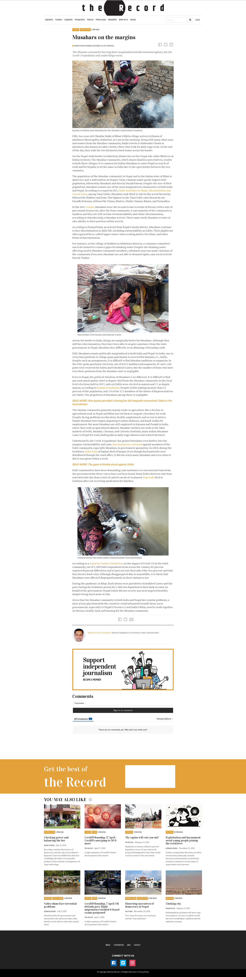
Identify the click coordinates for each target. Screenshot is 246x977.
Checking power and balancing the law (56, 839)
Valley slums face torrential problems (60, 905)
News (94, 832)
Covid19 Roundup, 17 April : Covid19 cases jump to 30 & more (101, 840)
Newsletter (112, 19)
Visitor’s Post (142, 898)
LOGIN (197, 20)
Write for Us (123, 19)
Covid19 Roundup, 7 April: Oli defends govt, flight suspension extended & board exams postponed (102, 908)
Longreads (68, 19)
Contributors (119, 945)
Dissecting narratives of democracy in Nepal (139, 905)
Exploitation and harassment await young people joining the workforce (183, 840)
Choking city (173, 903)
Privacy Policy (143, 972)
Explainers (49, 19)
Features (58, 19)
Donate (133, 19)
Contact (137, 945)
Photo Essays (101, 19)
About (108, 945)
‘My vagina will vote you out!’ (142, 837)
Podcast (90, 19)
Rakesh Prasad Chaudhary (99, 632)
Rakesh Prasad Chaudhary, (83, 45)
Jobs (129, 945)
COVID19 (76, 29)
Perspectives (80, 19)
